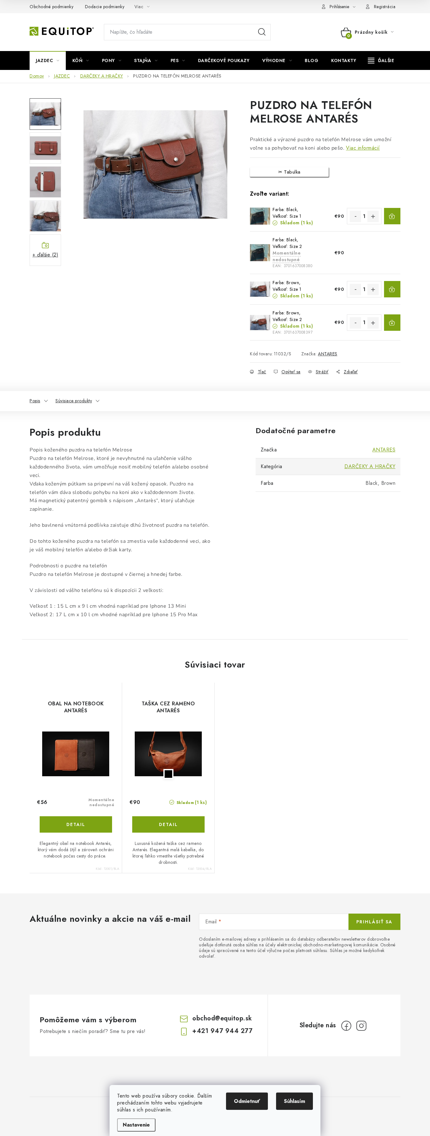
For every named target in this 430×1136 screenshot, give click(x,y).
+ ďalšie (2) (45, 254)
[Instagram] (361, 1026)
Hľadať (262, 32)
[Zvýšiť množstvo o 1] (373, 216)
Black (168, 774)
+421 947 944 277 (222, 1031)
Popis (35, 401)
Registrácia (385, 6)
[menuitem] (48, 60)
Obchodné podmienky (51, 6)
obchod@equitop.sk (222, 1018)
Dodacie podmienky (105, 6)
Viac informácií (363, 148)
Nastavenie (136, 1124)
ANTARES (327, 354)
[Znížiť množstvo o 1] (355, 216)
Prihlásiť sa (374, 922)
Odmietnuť (247, 1101)
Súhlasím (294, 1101)
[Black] (168, 754)
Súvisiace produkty (73, 401)
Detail (75, 824)
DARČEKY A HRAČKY (369, 466)
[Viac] (381, 60)
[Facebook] (346, 1026)
